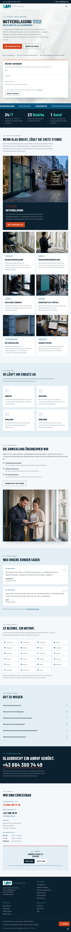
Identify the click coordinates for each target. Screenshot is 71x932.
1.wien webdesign (18, 928)
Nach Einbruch (41, 898)
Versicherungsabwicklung (44, 890)
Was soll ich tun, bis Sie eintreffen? (14, 724)
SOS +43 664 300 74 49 (12, 46)
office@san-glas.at (9, 816)
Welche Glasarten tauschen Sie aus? (14, 737)
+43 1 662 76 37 (10, 813)
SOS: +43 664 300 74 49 (62, 1)
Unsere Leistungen (32, 46)
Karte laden (29, 861)
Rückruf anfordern (13, 93)
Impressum (40, 906)
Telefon (7, 75)
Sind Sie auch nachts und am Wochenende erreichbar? (20, 730)
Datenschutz (40, 89)
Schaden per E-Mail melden (14, 483)
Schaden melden (41, 895)
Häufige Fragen (7, 914)
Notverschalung (41, 892)
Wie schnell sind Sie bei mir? (12, 705)
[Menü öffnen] (66, 6)
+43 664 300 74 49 (22, 765)
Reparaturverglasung (42, 887)
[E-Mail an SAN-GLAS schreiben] (68, 929)
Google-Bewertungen (33, 609)
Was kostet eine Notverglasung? (13, 711)
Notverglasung (41, 884)
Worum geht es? (9, 81)
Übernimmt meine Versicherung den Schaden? (17, 718)
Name (6, 70)
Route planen (41, 861)
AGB (38, 911)
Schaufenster (6, 908)
